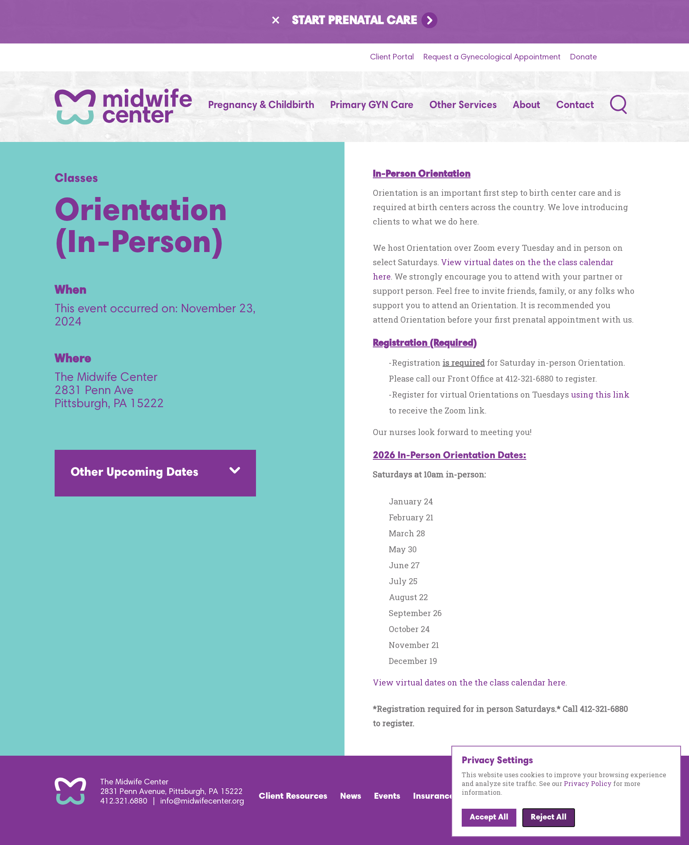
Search (619, 103)
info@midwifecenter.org (202, 802)
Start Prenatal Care (354, 21)
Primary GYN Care (371, 106)
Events (387, 796)
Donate (583, 57)
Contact (575, 106)
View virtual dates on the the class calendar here (469, 682)
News (350, 796)
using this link (600, 394)
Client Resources (293, 796)
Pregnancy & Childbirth (261, 106)
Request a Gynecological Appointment (492, 57)
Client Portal (392, 57)
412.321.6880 (123, 802)
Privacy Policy (588, 783)
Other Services (463, 106)
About (526, 106)
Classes (76, 179)
